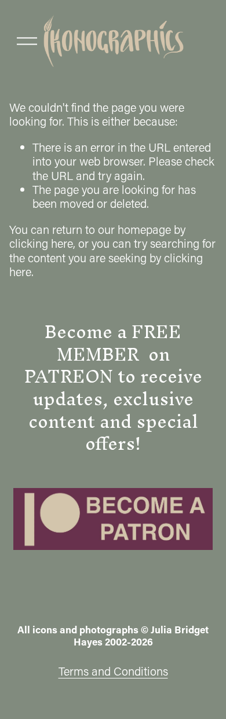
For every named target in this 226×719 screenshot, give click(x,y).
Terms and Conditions (113, 671)
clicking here (41, 243)
